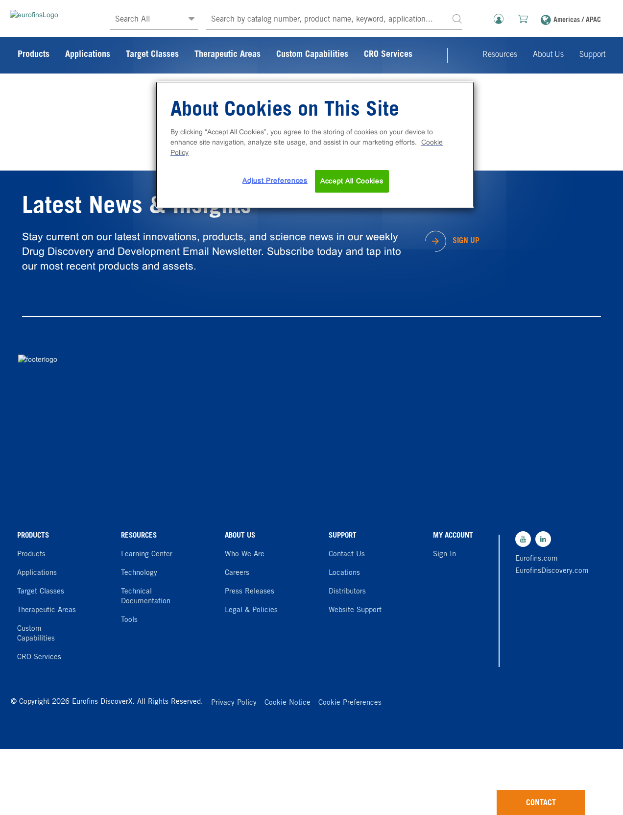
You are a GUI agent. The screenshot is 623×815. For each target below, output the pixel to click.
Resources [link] (499, 55)
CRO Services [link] (388, 54)
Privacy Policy (234, 703)
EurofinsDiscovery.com (548, 571)
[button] (457, 18)
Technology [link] (139, 573)
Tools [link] (129, 620)
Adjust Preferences (275, 180)
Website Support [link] (355, 610)
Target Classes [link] (152, 54)
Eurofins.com (536, 559)
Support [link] (592, 55)
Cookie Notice (287, 703)
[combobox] (334, 20)
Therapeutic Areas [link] (227, 54)
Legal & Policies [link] (251, 610)
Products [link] (33, 54)
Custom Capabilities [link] (312, 54)
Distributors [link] (347, 591)
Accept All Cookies (351, 181)
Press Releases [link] (249, 591)
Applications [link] (87, 54)
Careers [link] (237, 573)
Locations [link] (344, 573)
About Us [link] (548, 55)
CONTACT (541, 803)
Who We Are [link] (244, 554)
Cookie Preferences (350, 703)
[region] (315, 144)
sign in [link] (444, 554)
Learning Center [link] (146, 554)
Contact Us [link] (347, 554)
